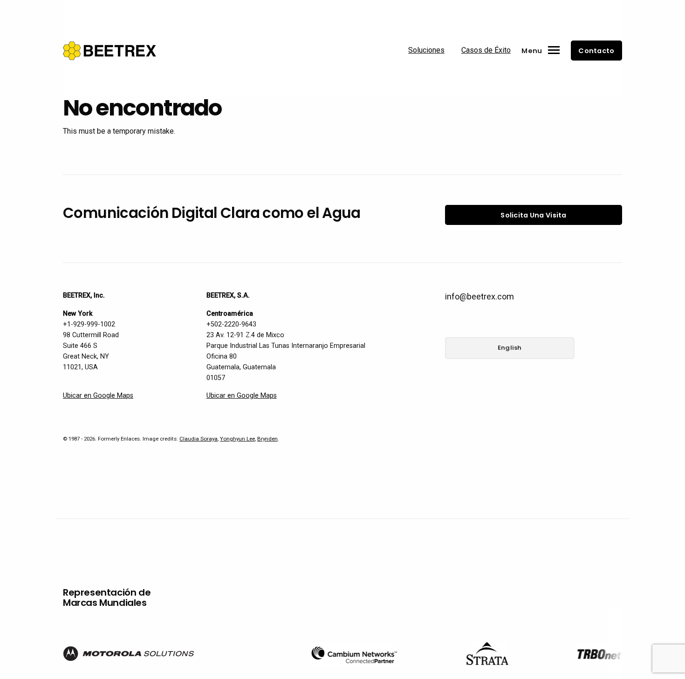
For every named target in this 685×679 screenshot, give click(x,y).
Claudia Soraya (198, 438)
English (510, 347)
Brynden (267, 438)
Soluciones (426, 50)
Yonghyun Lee (237, 438)
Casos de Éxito (486, 50)
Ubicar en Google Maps (98, 396)
